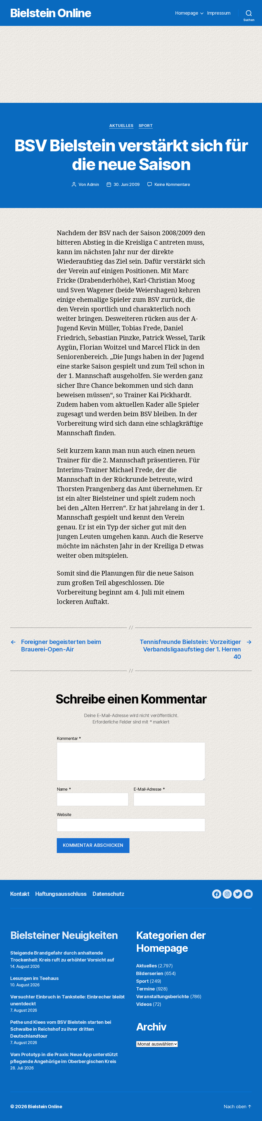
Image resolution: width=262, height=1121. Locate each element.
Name (64, 789)
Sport (146, 125)
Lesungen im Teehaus (34, 978)
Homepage (186, 13)
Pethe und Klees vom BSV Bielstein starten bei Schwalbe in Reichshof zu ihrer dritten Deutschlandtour (60, 1029)
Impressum (219, 13)
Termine (145, 988)
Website (64, 814)
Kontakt (19, 894)
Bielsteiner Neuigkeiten (64, 935)
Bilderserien (149, 973)
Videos (143, 1004)
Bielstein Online (50, 13)
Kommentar (69, 738)
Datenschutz (108, 894)
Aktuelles (121, 125)
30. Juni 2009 (127, 184)
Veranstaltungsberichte (162, 996)
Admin (93, 184)
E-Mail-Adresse (149, 789)
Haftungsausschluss (61, 894)
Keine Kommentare (172, 184)
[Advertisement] (131, 64)
